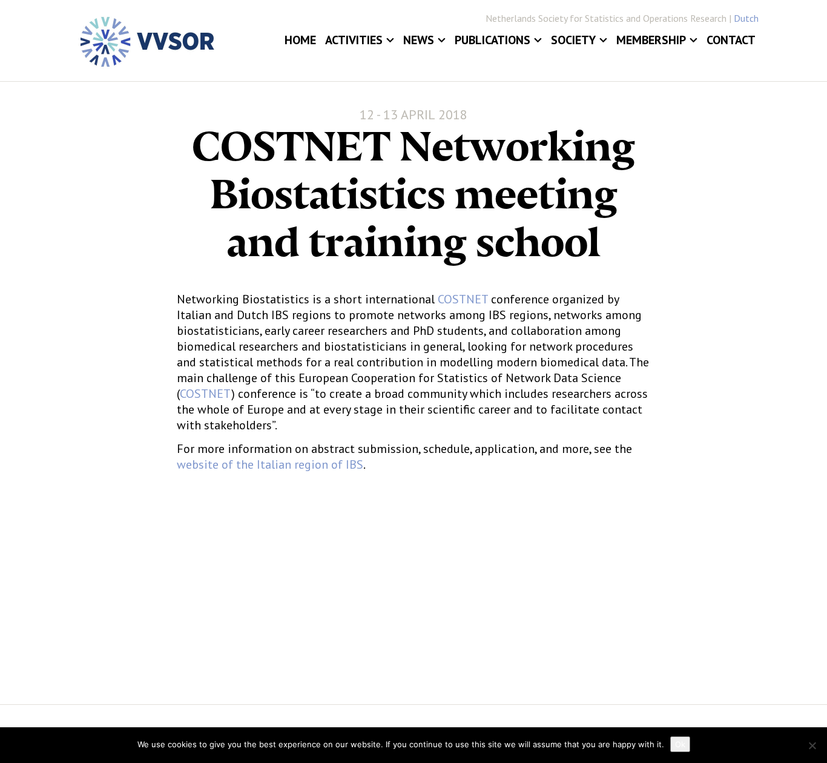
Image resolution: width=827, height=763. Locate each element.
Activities (354, 40)
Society (573, 40)
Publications (492, 40)
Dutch (746, 18)
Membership (651, 40)
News (418, 40)
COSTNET (463, 299)
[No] (812, 745)
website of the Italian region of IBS (270, 464)
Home (300, 40)
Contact (731, 40)
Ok (680, 744)
